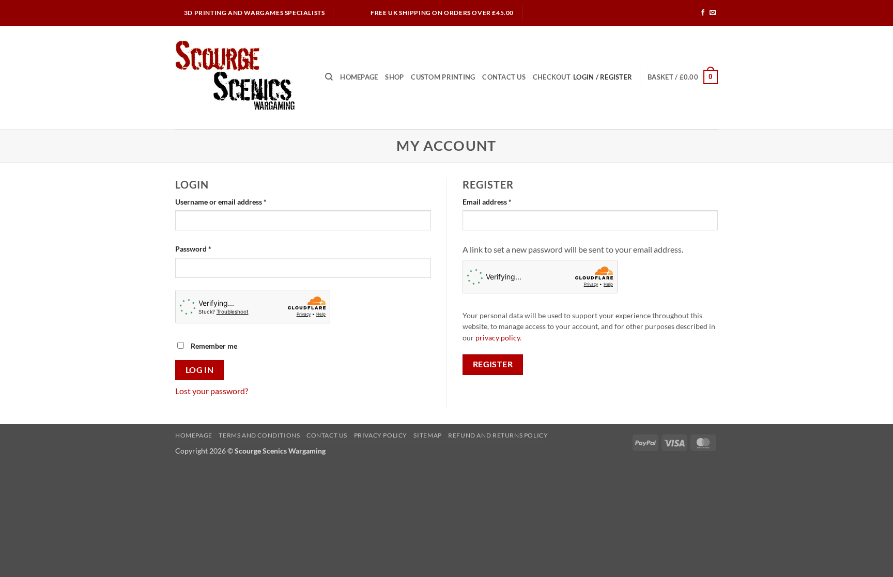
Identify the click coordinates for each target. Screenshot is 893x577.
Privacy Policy (381, 435)
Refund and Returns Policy (498, 435)
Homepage (359, 77)
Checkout (552, 77)
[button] (683, 77)
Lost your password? (211, 391)
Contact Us (504, 77)
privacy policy (497, 338)
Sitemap (427, 435)
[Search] (329, 77)
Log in (200, 370)
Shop (394, 77)
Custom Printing (443, 77)
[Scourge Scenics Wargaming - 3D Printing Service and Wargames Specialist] (242, 77)
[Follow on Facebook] (703, 13)
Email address (502, 201)
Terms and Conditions (259, 435)
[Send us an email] (713, 13)
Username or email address (235, 201)
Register (493, 364)
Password (207, 248)
